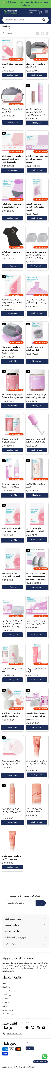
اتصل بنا (5, 998)
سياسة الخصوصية (8, 991)
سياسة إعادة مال (8, 1013)
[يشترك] (41, 903)
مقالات (4, 1006)
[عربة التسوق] (40, 12)
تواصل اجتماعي (7, 1010)
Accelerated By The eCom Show (18, 1067)
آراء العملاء (6, 987)
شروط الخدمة (7, 994)
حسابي (4, 983)
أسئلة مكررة (6, 1002)
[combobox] (25, 20)
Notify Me (37, 123)
